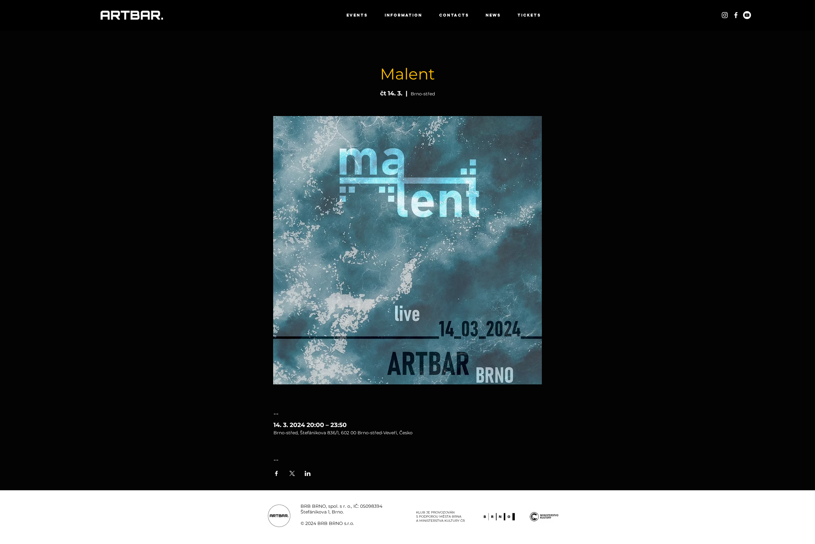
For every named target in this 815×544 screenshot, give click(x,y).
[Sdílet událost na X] (292, 473)
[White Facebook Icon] (736, 15)
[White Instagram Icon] (725, 15)
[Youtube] (747, 15)
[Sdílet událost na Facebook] (276, 473)
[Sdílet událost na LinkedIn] (308, 473)
